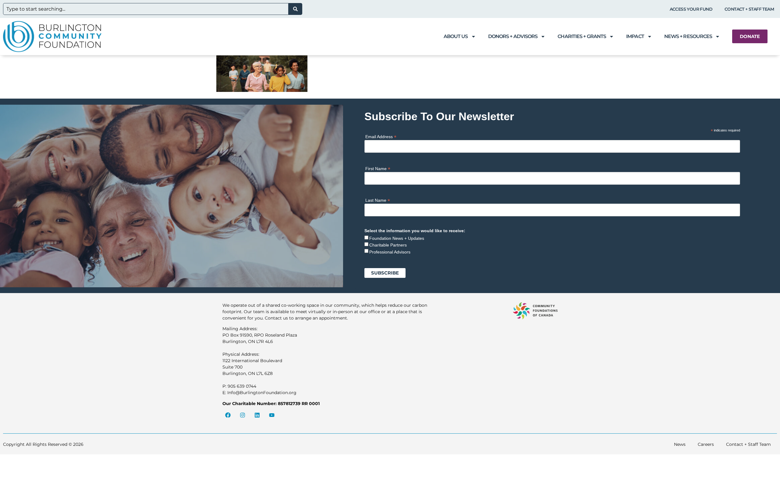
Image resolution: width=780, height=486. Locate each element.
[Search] (295, 9)
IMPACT (635, 36)
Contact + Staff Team (749, 9)
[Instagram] (242, 415)
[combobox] (146, 9)
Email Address (380, 136)
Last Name (377, 200)
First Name (377, 168)
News (680, 444)
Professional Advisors (389, 252)
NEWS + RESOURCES (688, 36)
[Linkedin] (257, 415)
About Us (456, 36)
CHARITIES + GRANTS (582, 36)
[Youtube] (271, 415)
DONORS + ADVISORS (513, 36)
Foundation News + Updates (396, 238)
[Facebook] (227, 415)
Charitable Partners (388, 245)
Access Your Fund (691, 9)
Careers (706, 444)
